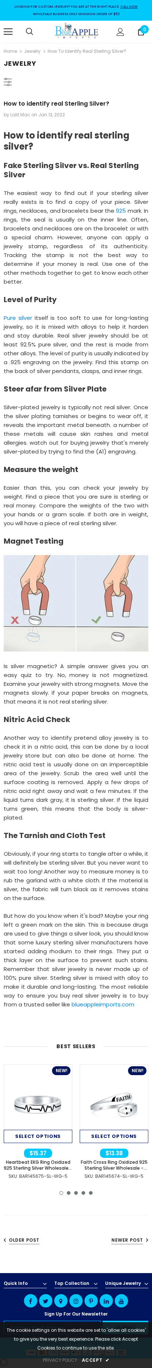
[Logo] (76, 31)
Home (10, 51)
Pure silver (18, 318)
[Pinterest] (91, 1300)
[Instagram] (76, 1300)
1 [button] (61, 1193)
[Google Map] (61, 1300)
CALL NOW (129, 6)
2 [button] (68, 1193)
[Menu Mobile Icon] (8, 31)
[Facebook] (30, 1300)
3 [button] (76, 1193)
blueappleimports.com (103, 1004)
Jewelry (32, 51)
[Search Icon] (37, 31)
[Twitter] (45, 1300)
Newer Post (127, 1240)
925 (121, 211)
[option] (38, 1123)
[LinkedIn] (106, 1300)
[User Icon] (120, 32)
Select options (38, 1136)
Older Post (24, 1240)
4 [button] (83, 1193)
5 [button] (91, 1193)
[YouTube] (121, 1300)
